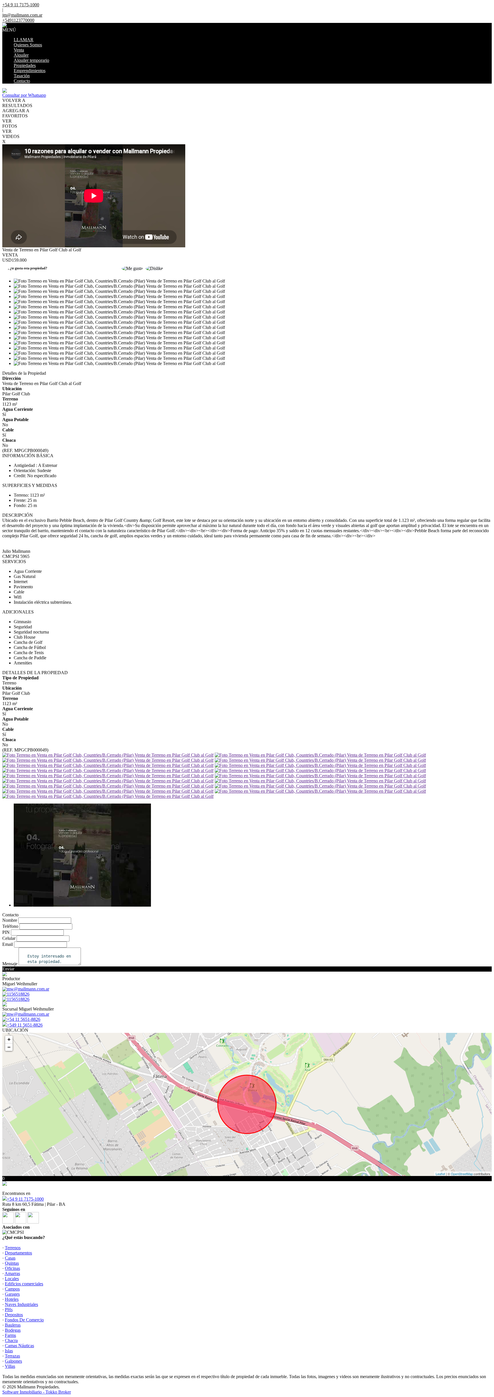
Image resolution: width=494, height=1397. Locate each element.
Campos (12, 1288)
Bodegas (13, 1330)
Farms (10, 1335)
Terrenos (13, 1247)
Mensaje (9, 963)
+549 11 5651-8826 (25, 1025)
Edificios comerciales (24, 1283)
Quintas (12, 1263)
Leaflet (440, 1173)
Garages (12, 1294)
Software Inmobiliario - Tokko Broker (36, 1392)
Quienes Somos (28, 44)
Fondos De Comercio (24, 1319)
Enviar (8, 968)
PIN (6, 932)
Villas (10, 1366)
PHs (9, 1309)
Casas (10, 1258)
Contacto (22, 80)
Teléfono (10, 926)
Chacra (11, 1340)
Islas (9, 1350)
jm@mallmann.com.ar (22, 15)
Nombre (9, 920)
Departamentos (18, 1252)
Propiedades (25, 65)
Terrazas (12, 1355)
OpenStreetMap (462, 1173)
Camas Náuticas (19, 1345)
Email (7, 944)
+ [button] (9, 1039)
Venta (19, 50)
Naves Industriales (21, 1304)
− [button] (9, 1047)
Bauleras (13, 1325)
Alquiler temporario (31, 60)
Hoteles (12, 1299)
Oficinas (12, 1268)
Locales (12, 1278)
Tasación (22, 75)
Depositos (14, 1314)
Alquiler (21, 55)
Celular (8, 938)
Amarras (12, 1273)
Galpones (13, 1361)
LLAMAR (23, 39)
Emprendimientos (29, 70)
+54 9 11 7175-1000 (25, 1199)
